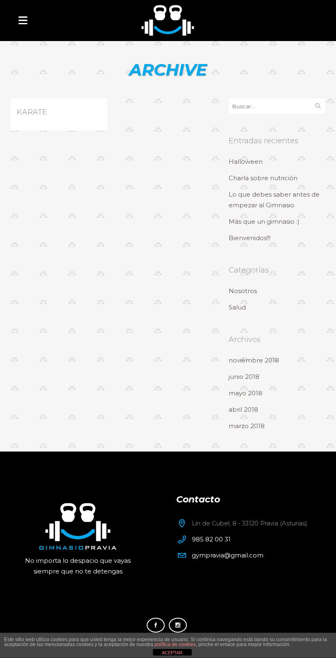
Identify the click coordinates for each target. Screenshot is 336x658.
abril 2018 (243, 409)
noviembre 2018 (254, 360)
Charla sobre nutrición (263, 178)
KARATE (32, 112)
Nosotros (243, 291)
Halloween (246, 161)
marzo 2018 (247, 426)
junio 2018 (244, 377)
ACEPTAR (172, 652)
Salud (237, 307)
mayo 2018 (245, 393)
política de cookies (175, 644)
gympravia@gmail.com (227, 555)
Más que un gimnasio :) (264, 221)
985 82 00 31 (211, 539)
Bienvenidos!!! (249, 238)
